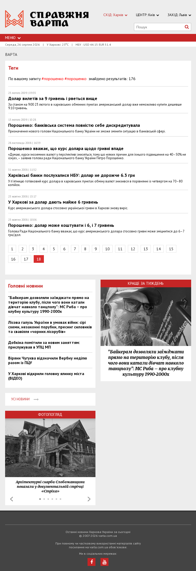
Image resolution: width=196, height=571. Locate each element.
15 (171, 248)
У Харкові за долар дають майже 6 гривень (53, 202)
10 (107, 248)
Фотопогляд (50, 414)
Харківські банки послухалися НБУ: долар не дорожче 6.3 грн (71, 175)
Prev (11, 499)
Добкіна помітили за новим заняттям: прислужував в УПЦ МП (44, 345)
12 (133, 248)
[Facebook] (91, 562)
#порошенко (53, 78)
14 (158, 248)
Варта (11, 54)
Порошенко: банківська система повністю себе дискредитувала (74, 125)
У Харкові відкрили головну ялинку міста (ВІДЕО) (46, 376)
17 (26, 259)
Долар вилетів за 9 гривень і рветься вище (52, 98)
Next (89, 499)
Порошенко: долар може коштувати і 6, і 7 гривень (61, 225)
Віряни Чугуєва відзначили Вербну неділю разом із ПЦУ (47, 360)
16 (13, 259)
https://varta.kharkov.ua (47, 19)
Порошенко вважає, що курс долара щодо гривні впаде (66, 148)
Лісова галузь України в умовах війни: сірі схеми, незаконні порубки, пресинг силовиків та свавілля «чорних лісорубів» (50, 327)
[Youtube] (104, 562)
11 (120, 248)
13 (145, 248)
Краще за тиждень (146, 283)
